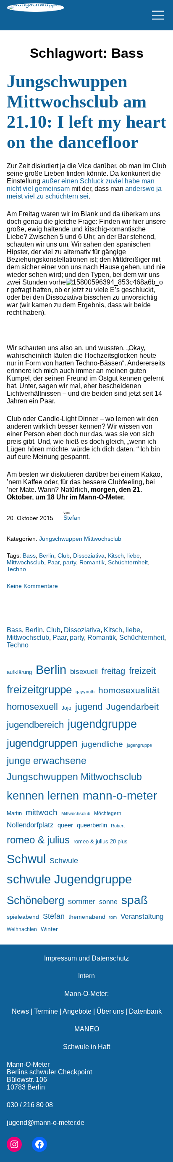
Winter (49, 929)
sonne (108, 901)
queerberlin (92, 825)
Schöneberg (35, 900)
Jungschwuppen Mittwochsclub (80, 538)
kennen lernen (43, 795)
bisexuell (84, 672)
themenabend (86, 916)
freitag (113, 671)
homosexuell (32, 706)
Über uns (110, 1011)
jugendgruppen (42, 743)
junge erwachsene (46, 760)
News (20, 1011)
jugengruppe (139, 745)
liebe (133, 555)
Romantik (92, 562)
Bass (29, 555)
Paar (53, 562)
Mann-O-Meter (28, 1064)
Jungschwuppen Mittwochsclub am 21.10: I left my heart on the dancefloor (86, 112)
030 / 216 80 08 (30, 1104)
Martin (14, 813)
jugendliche (102, 744)
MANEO (86, 1029)
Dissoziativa (89, 555)
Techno (16, 569)
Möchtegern (107, 813)
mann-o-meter (120, 795)
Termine (46, 1011)
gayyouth (85, 691)
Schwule (64, 860)
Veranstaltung (142, 916)
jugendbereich (35, 724)
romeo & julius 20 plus (100, 841)
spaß (134, 900)
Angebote (77, 1011)
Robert (118, 825)
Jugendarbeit (132, 707)
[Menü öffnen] (158, 15)
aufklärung (19, 672)
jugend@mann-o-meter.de (45, 1122)
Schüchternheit (128, 562)
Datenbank (145, 1011)
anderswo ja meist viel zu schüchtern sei (84, 192)
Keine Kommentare (32, 585)
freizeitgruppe (39, 689)
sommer (81, 901)
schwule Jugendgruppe (69, 879)
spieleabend (23, 916)
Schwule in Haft (86, 1046)
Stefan (72, 517)
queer (65, 825)
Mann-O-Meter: (86, 993)
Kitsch (116, 555)
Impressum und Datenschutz (86, 958)
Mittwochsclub (25, 562)
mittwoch (42, 812)
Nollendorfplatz (30, 825)
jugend (88, 706)
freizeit (142, 671)
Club (64, 555)
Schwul (26, 859)
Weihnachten (22, 929)
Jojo (66, 708)
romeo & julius (38, 839)
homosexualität (129, 690)
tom (113, 917)
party (69, 562)
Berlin (46, 555)
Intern (86, 976)
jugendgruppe (102, 724)
